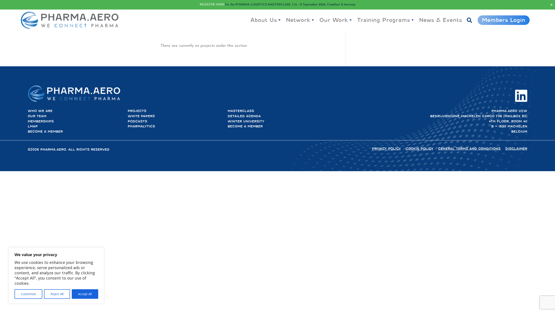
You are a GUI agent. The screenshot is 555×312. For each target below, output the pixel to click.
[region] (56, 275)
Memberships (41, 121)
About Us (263, 20)
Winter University (246, 121)
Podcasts (137, 121)
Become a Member (45, 131)
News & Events (440, 20)
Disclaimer (516, 148)
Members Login (503, 20)
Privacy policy (386, 148)
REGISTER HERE (212, 4)
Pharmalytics (141, 126)
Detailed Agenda (244, 116)
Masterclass (241, 111)
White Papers (141, 116)
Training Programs (383, 20)
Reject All (57, 294)
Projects (137, 111)
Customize (28, 294)
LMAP (33, 126)
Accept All (85, 294)
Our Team (37, 116)
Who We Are (40, 111)
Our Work (333, 20)
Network (298, 20)
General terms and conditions (469, 148)
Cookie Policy (419, 148)
